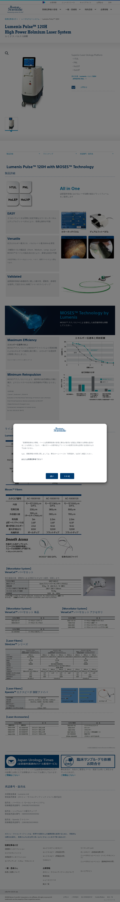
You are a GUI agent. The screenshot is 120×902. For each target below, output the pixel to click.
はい (52, 476)
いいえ (67, 476)
